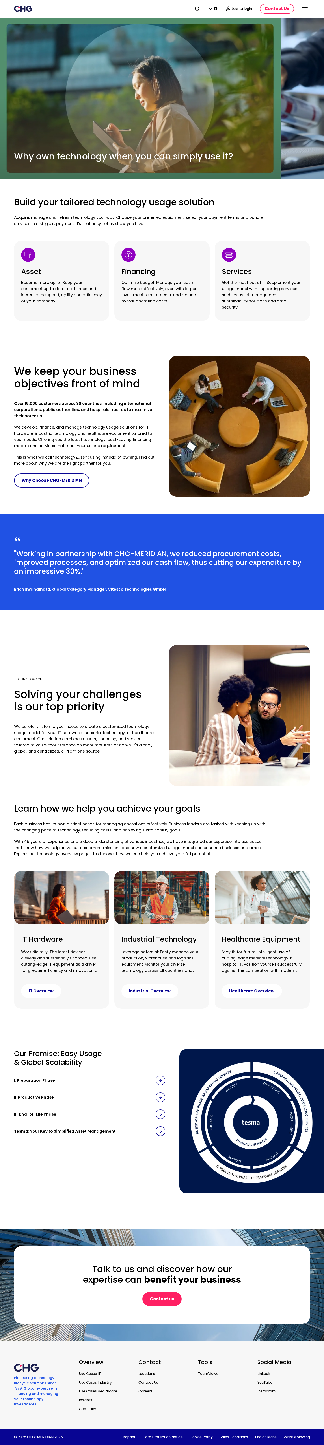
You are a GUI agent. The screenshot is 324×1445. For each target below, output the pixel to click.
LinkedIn (264, 1373)
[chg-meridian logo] (23, 9)
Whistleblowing (297, 1437)
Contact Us (148, 1382)
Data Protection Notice (163, 1437)
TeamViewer (209, 1373)
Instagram (266, 1391)
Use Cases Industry (95, 1382)
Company (87, 1408)
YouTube (264, 1382)
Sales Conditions (234, 1437)
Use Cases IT (90, 1373)
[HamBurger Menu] (304, 9)
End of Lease (266, 1437)
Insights (85, 1400)
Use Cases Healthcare (98, 1391)
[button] (89, 1080)
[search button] (197, 9)
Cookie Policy (201, 1437)
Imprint (129, 1437)
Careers (145, 1391)
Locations (146, 1373)
